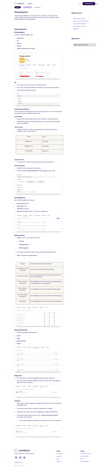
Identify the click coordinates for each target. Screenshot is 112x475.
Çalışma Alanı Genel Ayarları (81, 21)
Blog (58, 459)
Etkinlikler (76, 29)
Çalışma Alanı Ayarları (79, 18)
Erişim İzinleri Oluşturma (80, 26)
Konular (17, 7)
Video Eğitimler (84, 456)
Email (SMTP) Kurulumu (80, 23)
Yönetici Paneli (27, 7)
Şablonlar (59, 456)
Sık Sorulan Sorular (85, 453)
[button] (30, 3)
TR (19, 465)
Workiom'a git (89, 3)
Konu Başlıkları (84, 461)
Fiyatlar (59, 461)
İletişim (82, 459)
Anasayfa (59, 453)
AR (22, 465)
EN (15, 465)
